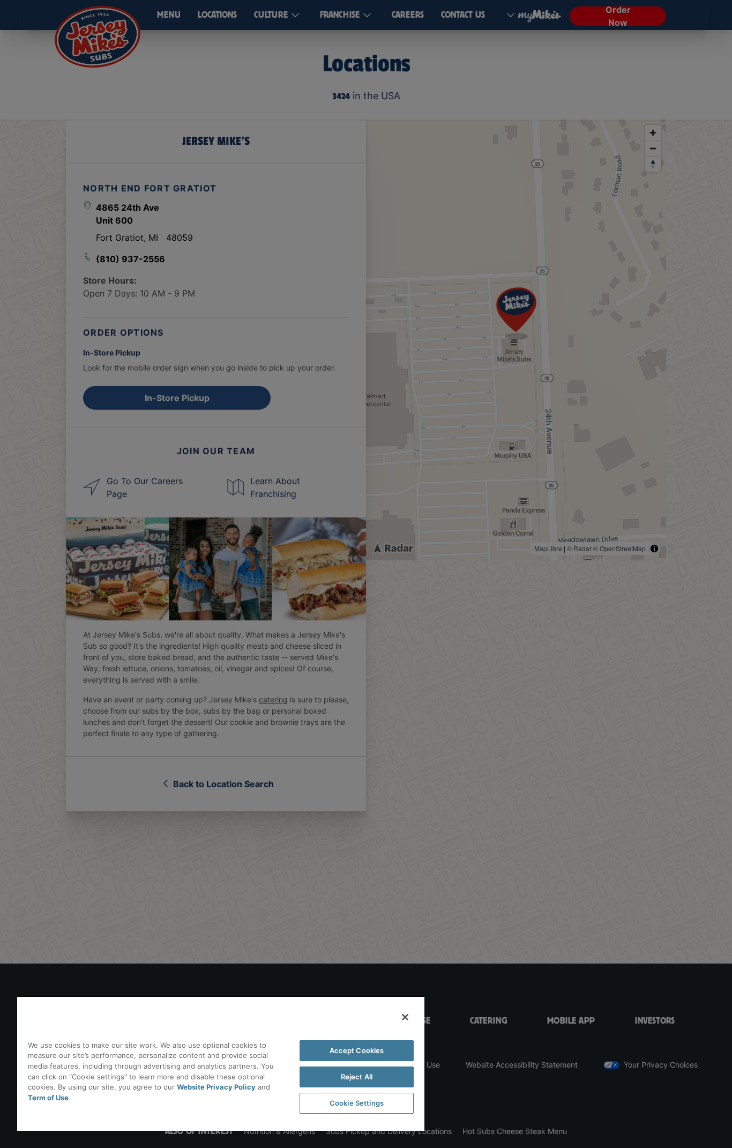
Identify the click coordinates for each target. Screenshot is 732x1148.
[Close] (405, 1017)
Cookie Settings (357, 1103)
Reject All (356, 1076)
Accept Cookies (357, 1050)
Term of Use (48, 1097)
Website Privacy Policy (216, 1087)
